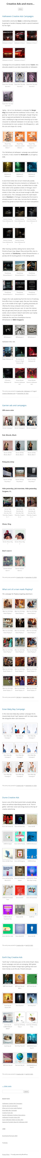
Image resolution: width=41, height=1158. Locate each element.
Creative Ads (19, 391)
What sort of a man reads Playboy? (17, 589)
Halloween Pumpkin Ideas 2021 (11, 1117)
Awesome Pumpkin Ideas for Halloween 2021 (15, 1122)
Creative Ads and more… (21, 3)
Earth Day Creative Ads (12, 957)
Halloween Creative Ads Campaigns (18, 16)
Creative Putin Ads (7, 1113)
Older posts (6, 1086)
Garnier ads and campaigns (14, 405)
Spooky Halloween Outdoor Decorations (13, 1115)
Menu (20, 9)
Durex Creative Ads (10, 797)
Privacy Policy (5, 1154)
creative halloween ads (8, 393)
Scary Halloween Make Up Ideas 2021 (12, 1120)
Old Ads (18, 697)
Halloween (27, 391)
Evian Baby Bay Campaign (13, 709)
